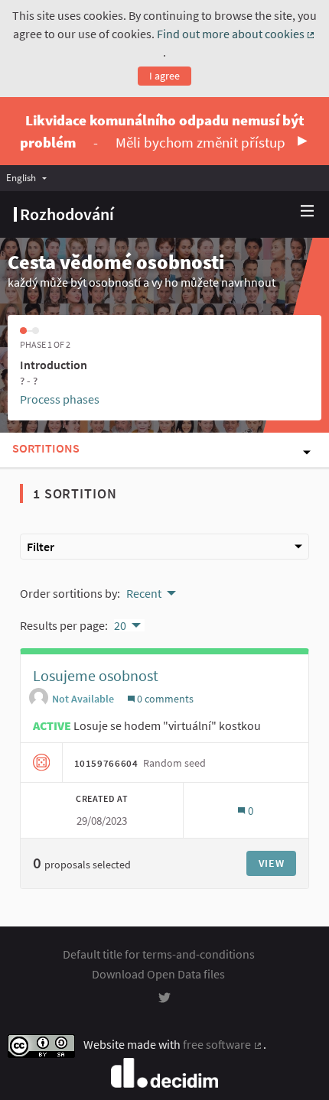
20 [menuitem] (120, 625)
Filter (40, 546)
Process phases (59, 399)
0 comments (164, 699)
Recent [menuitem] (143, 593)
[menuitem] (30, 177)
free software (223, 1044)
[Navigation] (307, 211)
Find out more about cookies (237, 33)
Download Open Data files (158, 974)
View (272, 863)
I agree (164, 76)
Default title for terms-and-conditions (159, 954)
